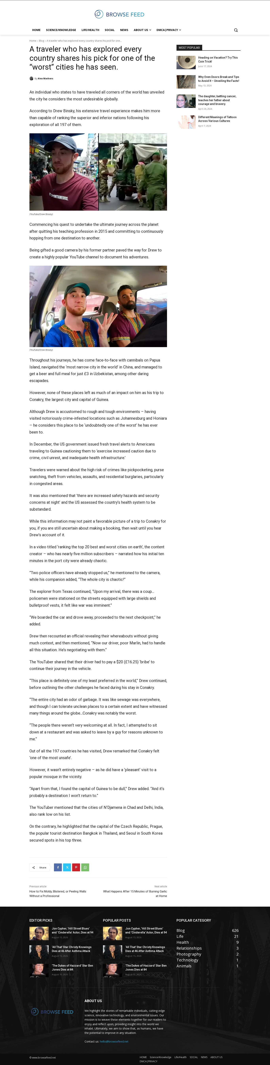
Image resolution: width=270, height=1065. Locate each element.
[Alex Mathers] (32, 78)
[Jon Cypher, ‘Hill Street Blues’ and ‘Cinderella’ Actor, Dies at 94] (39, 933)
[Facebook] (58, 867)
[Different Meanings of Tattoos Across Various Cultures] (186, 122)
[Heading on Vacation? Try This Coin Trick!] (186, 62)
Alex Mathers (45, 78)
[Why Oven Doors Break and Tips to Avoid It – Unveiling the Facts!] (186, 82)
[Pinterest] (76, 867)
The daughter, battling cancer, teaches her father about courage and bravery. (217, 100)
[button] (236, 30)
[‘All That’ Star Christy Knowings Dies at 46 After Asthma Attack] (39, 952)
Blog (41, 40)
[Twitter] (67, 867)
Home (32, 40)
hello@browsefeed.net (114, 1041)
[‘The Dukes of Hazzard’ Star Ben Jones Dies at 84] (39, 970)
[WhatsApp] (85, 867)
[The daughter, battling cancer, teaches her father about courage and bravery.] (186, 101)
